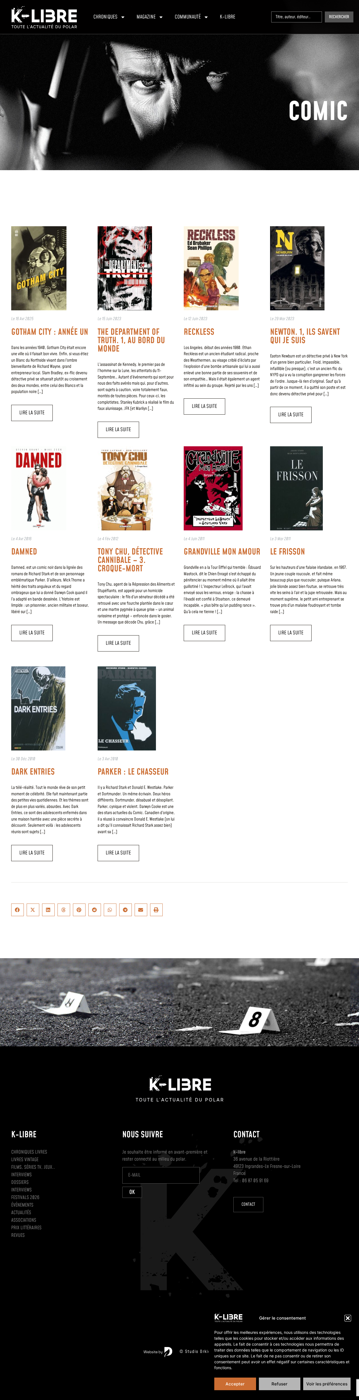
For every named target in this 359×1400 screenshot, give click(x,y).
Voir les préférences (327, 1384)
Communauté (188, 16)
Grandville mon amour (222, 552)
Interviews (21, 1175)
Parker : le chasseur (133, 772)
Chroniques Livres (29, 1152)
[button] (348, 1318)
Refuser (279, 1384)
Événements (22, 1205)
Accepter (235, 1384)
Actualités (21, 1212)
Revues (18, 1235)
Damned (24, 552)
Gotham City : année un (49, 332)
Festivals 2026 (25, 1197)
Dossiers (20, 1182)
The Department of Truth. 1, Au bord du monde (131, 340)
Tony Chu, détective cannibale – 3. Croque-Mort (130, 560)
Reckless (199, 332)
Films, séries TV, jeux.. (33, 1167)
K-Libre (227, 16)
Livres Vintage (24, 1159)
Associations (23, 1220)
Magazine (146, 16)
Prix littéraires (26, 1228)
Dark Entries (33, 772)
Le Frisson (287, 552)
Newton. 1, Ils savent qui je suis (305, 336)
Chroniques (105, 16)
